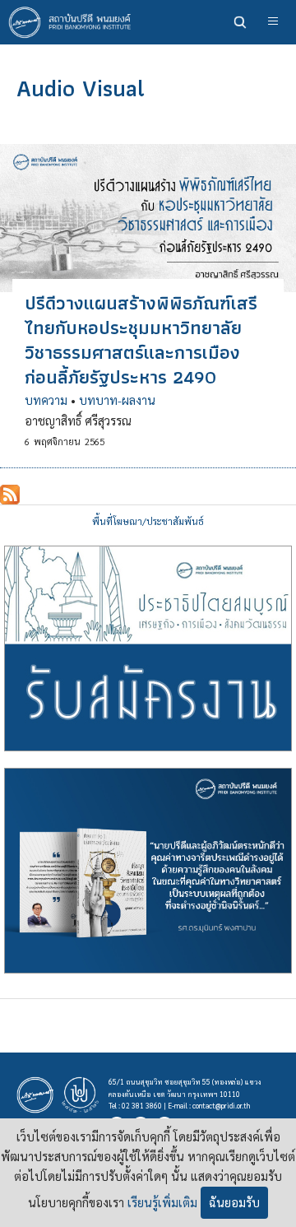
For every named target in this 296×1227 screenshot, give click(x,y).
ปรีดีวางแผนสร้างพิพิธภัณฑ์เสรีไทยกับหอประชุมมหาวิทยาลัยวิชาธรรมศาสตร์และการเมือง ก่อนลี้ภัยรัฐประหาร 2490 (141, 340)
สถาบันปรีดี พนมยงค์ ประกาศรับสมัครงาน (148, 648)
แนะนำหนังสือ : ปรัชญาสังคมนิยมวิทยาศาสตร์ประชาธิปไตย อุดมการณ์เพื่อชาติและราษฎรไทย (148, 871)
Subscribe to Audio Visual (10, 494)
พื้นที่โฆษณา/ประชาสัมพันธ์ (148, 521)
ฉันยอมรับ (234, 1202)
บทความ (46, 400)
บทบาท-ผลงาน (117, 400)
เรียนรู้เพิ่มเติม (162, 1202)
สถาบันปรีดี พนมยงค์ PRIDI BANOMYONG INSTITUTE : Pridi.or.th (74, 22)
